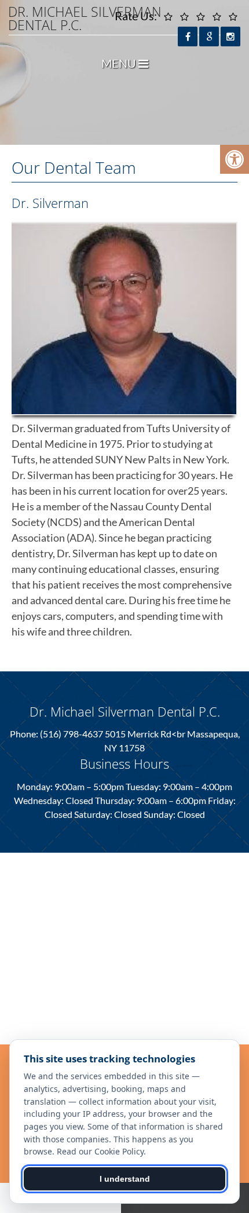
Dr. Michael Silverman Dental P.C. (85, 18)
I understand (125, 1178)
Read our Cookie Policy (100, 1151)
